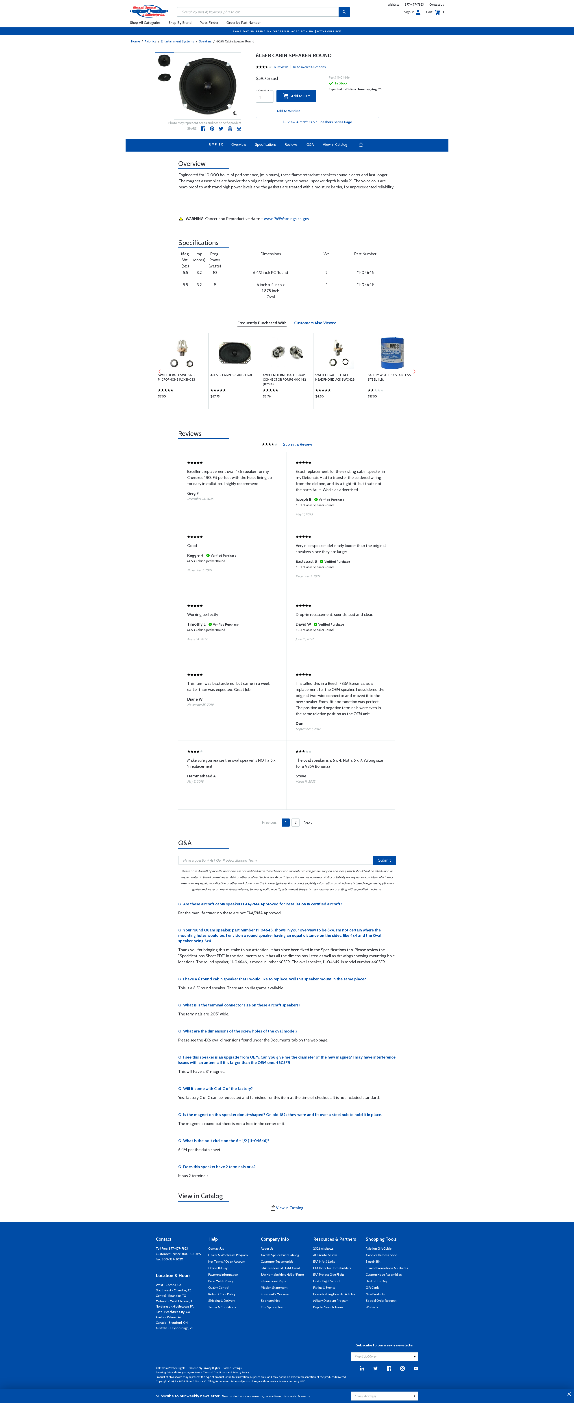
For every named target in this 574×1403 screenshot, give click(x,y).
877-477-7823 (414, 4)
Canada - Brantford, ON (172, 1323)
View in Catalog (335, 144)
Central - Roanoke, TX (171, 1296)
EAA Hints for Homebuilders (332, 1268)
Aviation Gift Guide (378, 1248)
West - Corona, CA (168, 1285)
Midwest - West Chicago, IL (174, 1301)
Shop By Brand (180, 22)
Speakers (205, 41)
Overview (238, 144)
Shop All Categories (145, 22)
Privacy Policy (241, 1372)
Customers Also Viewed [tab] (315, 322)
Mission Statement (274, 1288)
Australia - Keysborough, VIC (175, 1328)
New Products (375, 1294)
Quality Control (218, 1288)
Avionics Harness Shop (382, 1255)
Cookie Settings (231, 1368)
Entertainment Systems (177, 41)
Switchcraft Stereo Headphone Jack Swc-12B (335, 377)
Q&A (310, 144)
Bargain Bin (373, 1262)
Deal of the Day (376, 1281)
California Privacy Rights (170, 1368)
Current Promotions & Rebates (387, 1268)
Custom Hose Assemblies (384, 1275)
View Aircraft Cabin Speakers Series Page (319, 122)
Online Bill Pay (218, 1268)
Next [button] (414, 371)
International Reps (273, 1281)
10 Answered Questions (309, 66)
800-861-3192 (191, 1254)
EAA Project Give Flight (328, 1275)
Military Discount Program (330, 1301)
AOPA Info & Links (325, 1255)
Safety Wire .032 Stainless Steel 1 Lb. (389, 377)
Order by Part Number (243, 22)
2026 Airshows (323, 1248)
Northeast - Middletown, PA (175, 1306)
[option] (207, 86)
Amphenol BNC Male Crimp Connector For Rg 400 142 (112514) (284, 379)
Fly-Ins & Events (324, 1288)
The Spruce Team (273, 1307)
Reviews (291, 144)
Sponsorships (270, 1301)
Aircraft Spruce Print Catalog (280, 1255)
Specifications (265, 144)
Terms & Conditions (222, 1307)
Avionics (150, 41)
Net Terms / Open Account (226, 1262)
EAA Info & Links (324, 1262)
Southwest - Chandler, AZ (173, 1290)
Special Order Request (381, 1301)
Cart (435, 12)
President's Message (275, 1294)
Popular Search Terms (328, 1307)
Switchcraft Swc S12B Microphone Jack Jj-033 (176, 377)
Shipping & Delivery (221, 1301)
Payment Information (223, 1275)
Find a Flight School (326, 1281)
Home (135, 41)
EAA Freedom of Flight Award (280, 1268)
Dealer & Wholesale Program (228, 1255)
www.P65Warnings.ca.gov (286, 218)
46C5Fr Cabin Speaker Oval (231, 375)
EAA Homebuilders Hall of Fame (282, 1275)
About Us (267, 1248)
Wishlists (393, 4)
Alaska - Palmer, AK (169, 1317)
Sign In (409, 12)
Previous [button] (159, 371)
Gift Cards (372, 1288)
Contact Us (436, 4)
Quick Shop (182, 397)
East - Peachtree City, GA (173, 1312)
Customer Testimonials (277, 1262)
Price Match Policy (220, 1281)
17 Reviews (281, 66)
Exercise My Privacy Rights (204, 1368)
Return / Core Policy (221, 1294)
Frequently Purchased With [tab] (262, 322)
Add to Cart (299, 96)
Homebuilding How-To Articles (334, 1294)
